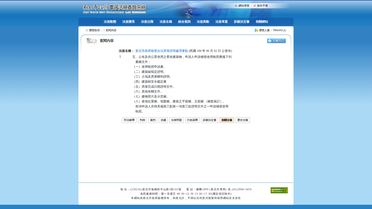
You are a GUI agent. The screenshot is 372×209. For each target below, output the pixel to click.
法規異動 (203, 21)
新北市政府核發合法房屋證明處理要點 (161, 50)
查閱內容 (111, 30)
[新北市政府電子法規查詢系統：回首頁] (114, 9)
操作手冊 (262, 5)
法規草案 (221, 21)
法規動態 (110, 21)
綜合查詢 (184, 21)
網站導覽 (244, 5)
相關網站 (262, 21)
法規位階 (147, 21)
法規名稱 (166, 21)
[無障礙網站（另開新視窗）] (279, 190)
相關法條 (226, 120)
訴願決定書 (242, 21)
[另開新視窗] (276, 40)
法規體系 (128, 21)
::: (231, 5)
